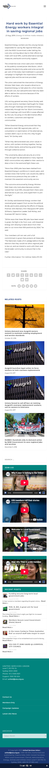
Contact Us (7, 697)
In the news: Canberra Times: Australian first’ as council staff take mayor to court (27, 632)
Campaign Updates (11, 708)
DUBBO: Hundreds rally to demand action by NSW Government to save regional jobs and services (23, 442)
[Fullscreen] (44, 493)
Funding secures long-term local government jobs (23, 595)
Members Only (9, 703)
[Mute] (40, 493)
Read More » (14, 616)
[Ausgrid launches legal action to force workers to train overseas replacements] (24, 353)
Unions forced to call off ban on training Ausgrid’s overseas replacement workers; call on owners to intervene (23, 405)
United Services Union (31, 750)
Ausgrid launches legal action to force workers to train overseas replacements (22, 369)
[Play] (5, 493)
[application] (25, 482)
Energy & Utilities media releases (30, 35)
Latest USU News (10, 714)
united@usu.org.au (16, 679)
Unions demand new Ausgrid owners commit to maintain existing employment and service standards (23, 333)
